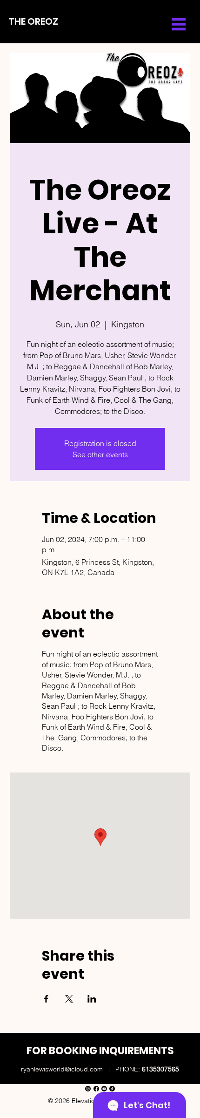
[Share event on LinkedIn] (91, 999)
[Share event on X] (69, 999)
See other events (100, 454)
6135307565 (160, 1069)
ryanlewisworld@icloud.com (62, 1069)
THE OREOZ (33, 21)
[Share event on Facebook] (46, 999)
